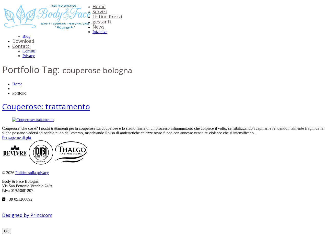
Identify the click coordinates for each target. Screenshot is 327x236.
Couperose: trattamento (46, 106)
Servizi (99, 11)
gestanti (101, 22)
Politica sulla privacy (32, 173)
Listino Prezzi (107, 17)
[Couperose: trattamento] (33, 119)
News (98, 27)
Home (99, 6)
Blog (26, 36)
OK (6, 231)
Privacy (28, 56)
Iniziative (99, 32)
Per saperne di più (16, 137)
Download (23, 41)
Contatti (21, 46)
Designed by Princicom (27, 215)
